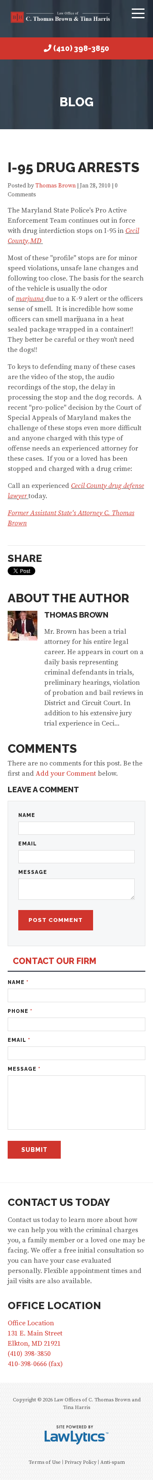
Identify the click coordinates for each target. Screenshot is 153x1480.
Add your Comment (66, 773)
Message (32, 872)
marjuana (29, 299)
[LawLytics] (76, 1435)
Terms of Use (44, 1462)
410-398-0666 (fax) (35, 1364)
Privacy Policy (80, 1462)
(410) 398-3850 (81, 48)
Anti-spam (112, 1462)
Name (26, 815)
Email (27, 844)
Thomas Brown (56, 186)
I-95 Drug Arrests (73, 167)
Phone (20, 1011)
